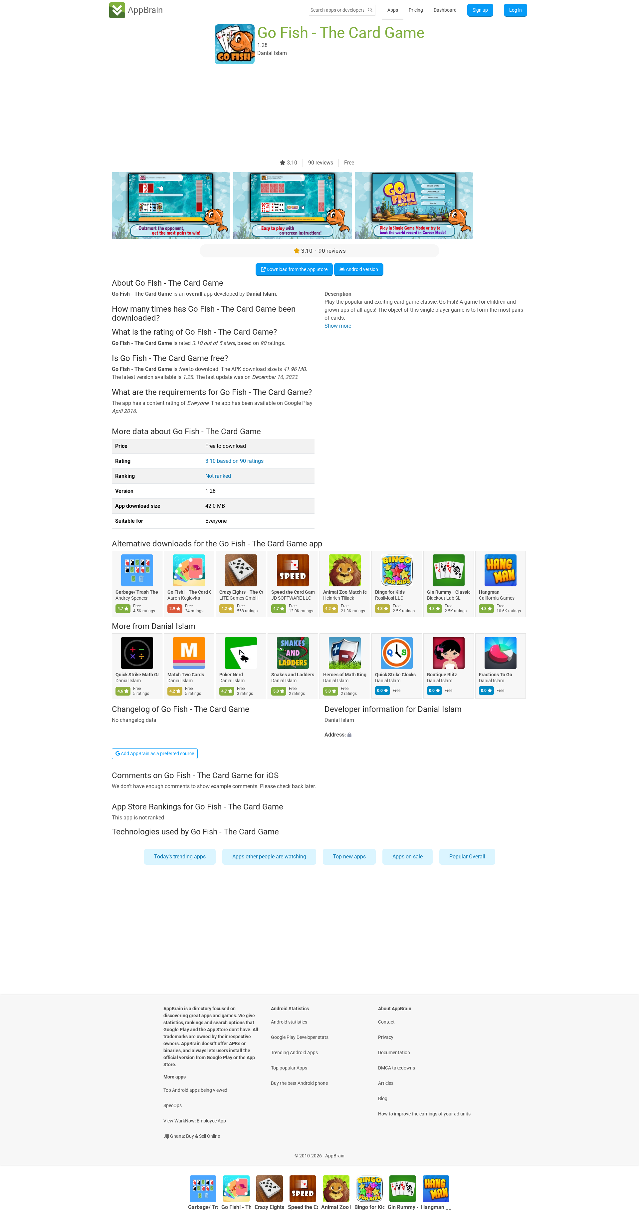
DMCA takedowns (396, 1067)
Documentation (394, 1052)
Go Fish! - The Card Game (189, 592)
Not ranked (218, 476)
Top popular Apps (289, 1067)
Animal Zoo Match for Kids (344, 592)
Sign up (480, 10)
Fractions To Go (495, 675)
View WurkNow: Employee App (194, 1120)
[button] (425, 735)
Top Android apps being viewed (195, 1090)
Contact (386, 1022)
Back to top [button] (622, 1152)
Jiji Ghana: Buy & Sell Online (191, 1136)
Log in (515, 10)
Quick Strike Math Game (137, 675)
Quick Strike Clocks (395, 675)
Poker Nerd (231, 675)
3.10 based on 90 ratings (234, 461)
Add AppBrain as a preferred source (157, 753)
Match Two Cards (185, 675)
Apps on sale (407, 856)
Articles (385, 1083)
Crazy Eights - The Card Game (241, 592)
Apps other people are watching (269, 856)
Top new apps (349, 856)
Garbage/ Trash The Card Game (137, 592)
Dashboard (445, 10)
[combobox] (337, 10)
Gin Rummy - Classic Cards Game (448, 592)
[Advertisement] (311, 112)
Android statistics (289, 1022)
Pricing (416, 10)
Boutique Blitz (442, 675)
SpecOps (172, 1105)
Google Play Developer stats (299, 1037)
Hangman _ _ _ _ (495, 592)
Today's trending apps (180, 856)
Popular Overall (467, 856)
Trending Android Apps (294, 1052)
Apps (392, 10)
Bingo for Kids (390, 592)
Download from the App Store (296, 269)
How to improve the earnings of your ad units (424, 1113)
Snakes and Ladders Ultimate (293, 675)
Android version (361, 269)
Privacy (385, 1037)
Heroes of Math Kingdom (344, 675)
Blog (382, 1098)
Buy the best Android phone (299, 1083)
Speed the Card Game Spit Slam (293, 592)
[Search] (370, 10)
